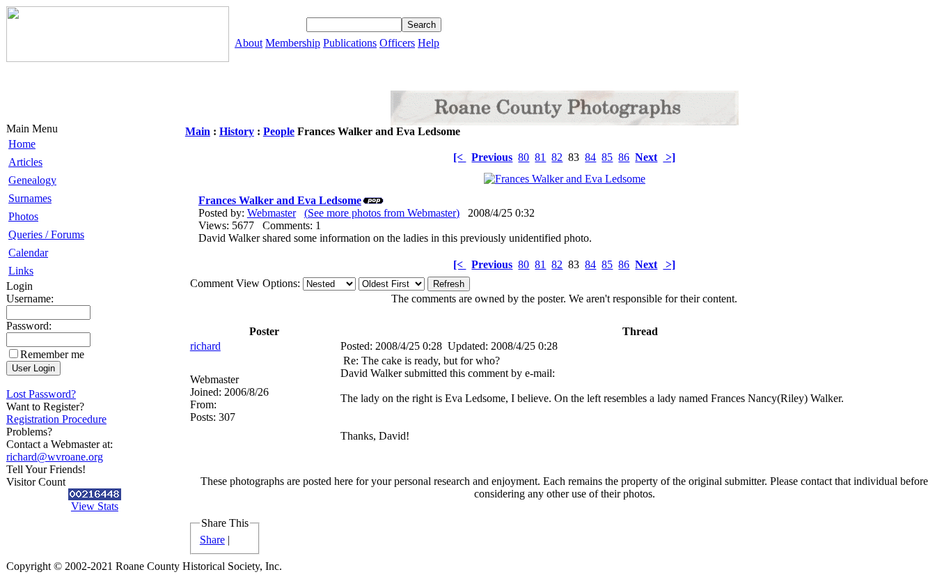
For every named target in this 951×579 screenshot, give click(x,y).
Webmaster (271, 213)
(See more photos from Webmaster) (381, 213)
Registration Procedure (56, 419)
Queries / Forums (46, 234)
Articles (25, 162)
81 (540, 157)
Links (20, 271)
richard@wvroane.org (54, 457)
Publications (350, 43)
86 (623, 157)
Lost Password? (41, 394)
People (278, 131)
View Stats (94, 506)
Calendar (28, 252)
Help (428, 43)
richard (205, 346)
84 (590, 157)
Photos (23, 216)
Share (212, 540)
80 (523, 157)
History (236, 131)
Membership (292, 43)
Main (197, 131)
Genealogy (32, 180)
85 (607, 157)
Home (22, 144)
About (248, 43)
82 (557, 157)
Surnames (30, 198)
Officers (397, 43)
